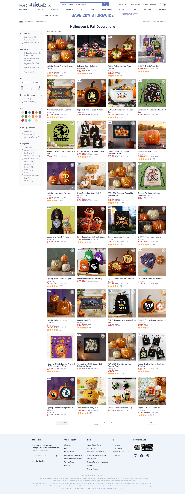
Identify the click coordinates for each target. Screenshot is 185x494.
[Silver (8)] (26, 120)
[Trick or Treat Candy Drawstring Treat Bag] (122, 303)
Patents (67, 465)
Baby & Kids (107, 9)
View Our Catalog (38, 461)
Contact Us (91, 448)
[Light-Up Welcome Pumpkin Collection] (61, 303)
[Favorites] (159, 4)
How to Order (91, 459)
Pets (27, 178)
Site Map (90, 465)
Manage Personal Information (97, 462)
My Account (116, 445)
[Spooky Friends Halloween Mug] (122, 391)
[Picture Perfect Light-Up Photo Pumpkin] (122, 49)
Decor (28, 161)
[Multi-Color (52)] (29, 116)
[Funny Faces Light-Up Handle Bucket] (91, 220)
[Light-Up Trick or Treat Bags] (152, 49)
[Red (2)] (22, 120)
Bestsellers (29, 40)
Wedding (54, 9)
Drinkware (28, 164)
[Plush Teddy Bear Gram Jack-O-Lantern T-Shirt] (91, 176)
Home (121, 9)
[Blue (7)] (29, 112)
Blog (65, 448)
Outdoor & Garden (32, 175)
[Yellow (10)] (36, 120)
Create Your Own (31, 43)
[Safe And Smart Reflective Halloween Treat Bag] (91, 49)
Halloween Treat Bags (31, 64)
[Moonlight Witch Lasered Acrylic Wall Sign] (61, 135)
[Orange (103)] (33, 116)
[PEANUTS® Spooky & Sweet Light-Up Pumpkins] (122, 176)
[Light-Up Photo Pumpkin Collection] (122, 262)
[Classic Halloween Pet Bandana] (152, 262)
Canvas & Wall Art (32, 158)
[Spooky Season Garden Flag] (122, 220)
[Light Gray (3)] (26, 116)
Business (162, 9)
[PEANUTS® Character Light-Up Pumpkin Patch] (122, 347)
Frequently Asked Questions (96, 455)
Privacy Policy (69, 452)
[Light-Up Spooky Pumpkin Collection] (152, 303)
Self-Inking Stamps (32, 137)
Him (82, 9)
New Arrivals (30, 37)
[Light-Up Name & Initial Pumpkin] (61, 262)
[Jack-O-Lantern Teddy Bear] (91, 391)
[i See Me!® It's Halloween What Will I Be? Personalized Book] (61, 347)
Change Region (92, 469)
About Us (67, 445)
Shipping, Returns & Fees (120, 452)
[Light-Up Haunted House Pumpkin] (91, 93)
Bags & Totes (30, 150)
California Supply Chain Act (73, 455)
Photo (134, 9)
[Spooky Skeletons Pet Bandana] (61, 220)
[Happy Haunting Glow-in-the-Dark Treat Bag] (152, 347)
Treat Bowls (29, 72)
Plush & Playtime (31, 181)
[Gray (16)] (40, 112)
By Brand (147, 9)
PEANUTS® (29, 131)
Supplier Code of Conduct (73, 459)
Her (92, 9)
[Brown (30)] (33, 112)
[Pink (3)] (36, 116)
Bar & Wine (29, 153)
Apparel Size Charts (94, 445)
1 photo (28, 99)
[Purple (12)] (40, 116)
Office (27, 172)
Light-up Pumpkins (32, 53)
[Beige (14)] (22, 112)
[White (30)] (33, 120)
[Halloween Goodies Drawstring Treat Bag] (152, 93)
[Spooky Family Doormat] (91, 303)
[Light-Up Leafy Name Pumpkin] (61, 176)
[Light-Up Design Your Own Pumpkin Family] (61, 49)
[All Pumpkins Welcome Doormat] (61, 93)
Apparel (28, 147)
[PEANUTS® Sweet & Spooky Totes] (91, 135)
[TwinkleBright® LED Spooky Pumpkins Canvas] (122, 135)
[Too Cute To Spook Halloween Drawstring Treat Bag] (152, 176)
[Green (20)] (22, 116)
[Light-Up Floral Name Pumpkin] (152, 220)
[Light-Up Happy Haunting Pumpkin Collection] (61, 391)
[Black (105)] (26, 112)
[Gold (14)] (36, 112)
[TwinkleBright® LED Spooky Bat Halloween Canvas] (91, 347)
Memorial (70, 9)
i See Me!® (29, 134)
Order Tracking (117, 448)
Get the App (116, 455)
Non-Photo (29, 102)
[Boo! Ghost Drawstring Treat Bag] (91, 262)
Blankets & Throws (31, 156)
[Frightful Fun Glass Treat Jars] (152, 391)
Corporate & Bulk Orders (95, 452)
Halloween (23, 9)
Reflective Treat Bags (31, 68)
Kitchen (28, 170)
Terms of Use (69, 462)
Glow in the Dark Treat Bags (32, 59)
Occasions (39, 9)
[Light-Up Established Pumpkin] (152, 135)
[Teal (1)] (29, 120)
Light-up (28, 56)
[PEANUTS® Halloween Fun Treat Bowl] (122, 93)
